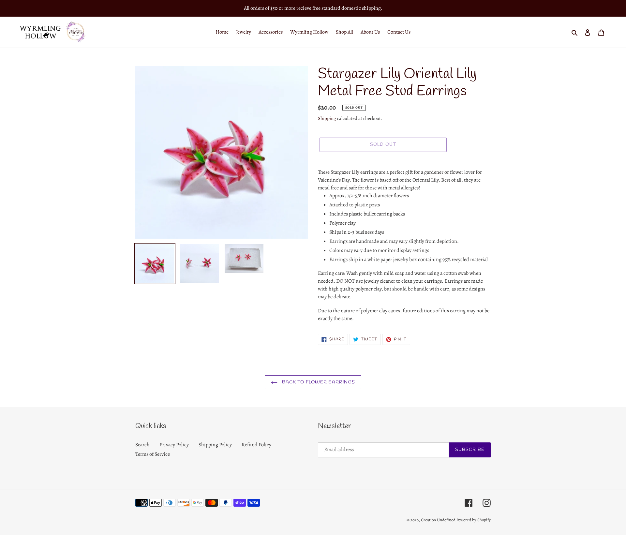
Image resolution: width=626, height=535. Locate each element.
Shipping (327, 118)
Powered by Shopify (473, 520)
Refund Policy (256, 444)
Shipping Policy (215, 444)
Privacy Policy (174, 444)
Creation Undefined (438, 520)
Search (142, 444)
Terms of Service (152, 454)
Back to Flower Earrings (318, 382)
